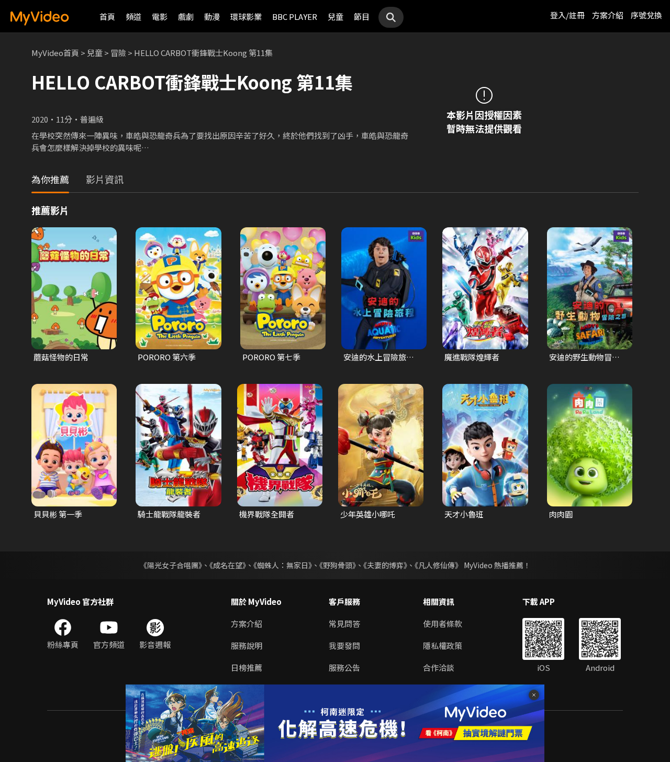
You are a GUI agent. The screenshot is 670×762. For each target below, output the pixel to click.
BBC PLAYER (294, 16)
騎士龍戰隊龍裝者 (169, 514)
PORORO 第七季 (271, 356)
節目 (362, 16)
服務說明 (246, 645)
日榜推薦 (246, 667)
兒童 (335, 16)
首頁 (107, 16)
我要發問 (344, 645)
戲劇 (186, 16)
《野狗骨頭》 (337, 565)
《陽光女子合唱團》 (171, 565)
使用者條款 (442, 623)
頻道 (133, 16)
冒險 (118, 52)
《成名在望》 (227, 565)
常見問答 (344, 623)
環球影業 (246, 16)
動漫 (212, 16)
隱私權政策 (442, 645)
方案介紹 (607, 14)
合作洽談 (438, 667)
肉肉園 (561, 514)
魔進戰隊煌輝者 (471, 356)
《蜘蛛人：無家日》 (282, 565)
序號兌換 (646, 14)
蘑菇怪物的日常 (61, 356)
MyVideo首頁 (55, 52)
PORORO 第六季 (167, 356)
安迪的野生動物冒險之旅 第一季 (584, 357)
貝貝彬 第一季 (58, 514)
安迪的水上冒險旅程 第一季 (378, 357)
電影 (160, 16)
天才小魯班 (464, 514)
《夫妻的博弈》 (385, 565)
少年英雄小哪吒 (367, 514)
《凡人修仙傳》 (438, 565)
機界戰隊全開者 (266, 514)
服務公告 (344, 667)
